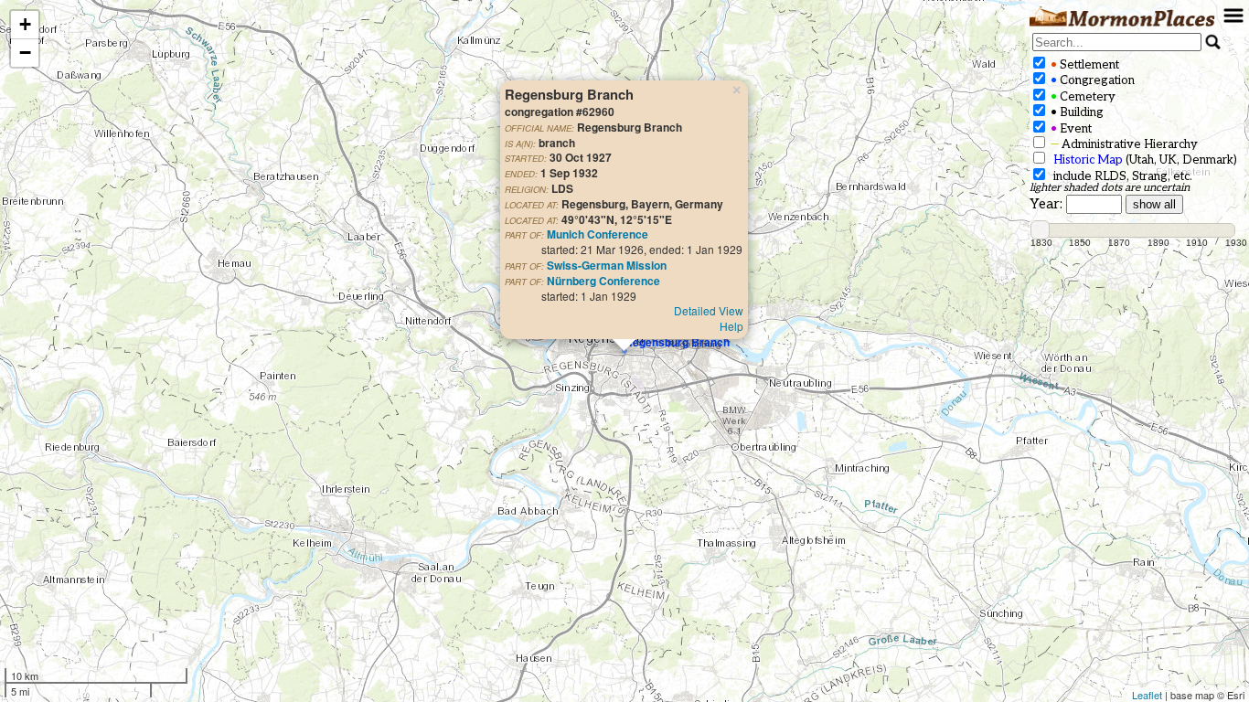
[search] (1116, 42)
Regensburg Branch (677, 342)
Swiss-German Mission (607, 265)
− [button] (25, 52)
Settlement (1083, 65)
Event (1070, 129)
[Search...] (1213, 42)
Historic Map (1088, 160)
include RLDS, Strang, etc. (1120, 176)
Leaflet (1147, 694)
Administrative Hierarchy (1123, 144)
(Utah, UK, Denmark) (1145, 160)
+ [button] (25, 24)
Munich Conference (597, 234)
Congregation (1091, 80)
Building (1076, 112)
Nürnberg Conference (603, 280)
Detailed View (708, 310)
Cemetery (1082, 97)
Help (731, 326)
